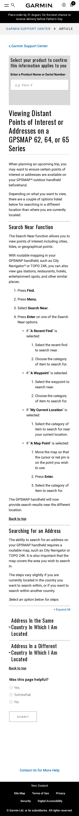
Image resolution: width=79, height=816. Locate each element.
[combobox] (39, 84)
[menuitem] (13, 5)
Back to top (17, 519)
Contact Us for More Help (39, 770)
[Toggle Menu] (2, 4)
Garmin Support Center (28, 29)
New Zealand (39, 785)
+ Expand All (62, 609)
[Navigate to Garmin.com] (39, 5)
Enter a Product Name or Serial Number (38, 74)
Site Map (19, 793)
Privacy (60, 793)
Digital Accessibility (50, 801)
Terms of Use (40, 793)
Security (25, 801)
